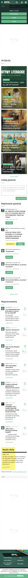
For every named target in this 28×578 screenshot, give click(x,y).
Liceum (14, 17)
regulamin (20, 563)
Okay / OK (5, 454)
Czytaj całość (6, 467)
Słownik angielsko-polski (19, 471)
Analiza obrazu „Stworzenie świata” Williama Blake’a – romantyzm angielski (11, 124)
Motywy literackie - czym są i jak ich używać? (13, 83)
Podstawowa (14, 14)
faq (20, 557)
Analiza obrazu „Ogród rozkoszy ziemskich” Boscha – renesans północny (12, 146)
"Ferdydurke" (9, 251)
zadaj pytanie (21, 198)
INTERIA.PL (15, 571)
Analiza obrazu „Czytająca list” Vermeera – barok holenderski (13, 169)
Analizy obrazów (8, 96)
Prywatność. (6, 569)
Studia (14, 21)
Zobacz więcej (14, 176)
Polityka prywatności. (14, 569)
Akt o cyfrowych (7, 563)
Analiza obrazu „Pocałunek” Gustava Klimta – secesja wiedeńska (11, 102)
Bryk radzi (6, 79)
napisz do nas (8, 557)
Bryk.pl (3, 476)
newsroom (20, 560)
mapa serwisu (7, 560)
